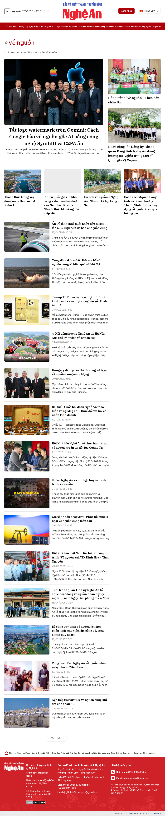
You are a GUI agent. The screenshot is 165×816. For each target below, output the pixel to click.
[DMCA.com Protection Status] (40, 802)
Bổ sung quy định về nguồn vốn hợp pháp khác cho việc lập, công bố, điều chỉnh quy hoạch (78, 630)
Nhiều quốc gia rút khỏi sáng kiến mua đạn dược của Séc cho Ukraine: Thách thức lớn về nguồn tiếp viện (61, 205)
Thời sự (21, 27)
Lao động (119, 27)
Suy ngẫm (146, 27)
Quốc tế (50, 27)
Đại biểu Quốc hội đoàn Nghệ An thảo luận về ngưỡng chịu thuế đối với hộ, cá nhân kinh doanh (79, 411)
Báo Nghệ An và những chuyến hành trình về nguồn (79, 482)
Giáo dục (64, 27)
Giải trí (127, 27)
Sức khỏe (110, 27)
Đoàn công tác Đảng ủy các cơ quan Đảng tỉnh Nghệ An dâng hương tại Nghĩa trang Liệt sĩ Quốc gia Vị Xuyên (131, 153)
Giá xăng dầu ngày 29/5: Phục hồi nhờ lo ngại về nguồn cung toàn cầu (80, 519)
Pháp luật (73, 27)
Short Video (136, 27)
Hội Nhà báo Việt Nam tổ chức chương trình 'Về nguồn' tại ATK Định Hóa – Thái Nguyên (80, 557)
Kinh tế (42, 27)
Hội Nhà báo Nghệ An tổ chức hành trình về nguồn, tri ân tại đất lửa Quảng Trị (80, 445)
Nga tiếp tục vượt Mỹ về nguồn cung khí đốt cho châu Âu (79, 702)
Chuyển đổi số (158, 27)
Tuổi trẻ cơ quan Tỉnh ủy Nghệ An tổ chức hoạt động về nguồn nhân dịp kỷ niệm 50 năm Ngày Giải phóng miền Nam (80, 594)
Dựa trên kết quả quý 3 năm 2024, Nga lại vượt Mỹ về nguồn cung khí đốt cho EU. (78, 715)
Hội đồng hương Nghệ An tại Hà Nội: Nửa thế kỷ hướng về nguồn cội (78, 335)
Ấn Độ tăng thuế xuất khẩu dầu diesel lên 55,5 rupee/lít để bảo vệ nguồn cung (79, 226)
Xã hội (57, 27)
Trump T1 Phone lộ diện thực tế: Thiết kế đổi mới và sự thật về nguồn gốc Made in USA (80, 301)
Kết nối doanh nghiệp (96, 27)
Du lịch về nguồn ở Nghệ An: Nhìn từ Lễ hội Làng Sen (101, 201)
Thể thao (82, 27)
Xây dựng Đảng (32, 27)
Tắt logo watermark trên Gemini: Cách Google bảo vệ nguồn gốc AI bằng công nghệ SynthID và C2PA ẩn (54, 136)
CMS (133, 813)
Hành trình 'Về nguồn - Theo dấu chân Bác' (133, 100)
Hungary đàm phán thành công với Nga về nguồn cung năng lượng (79, 372)
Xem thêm (56, 738)
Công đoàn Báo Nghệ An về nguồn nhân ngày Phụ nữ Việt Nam (79, 665)
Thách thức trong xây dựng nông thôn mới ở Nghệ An (19, 201)
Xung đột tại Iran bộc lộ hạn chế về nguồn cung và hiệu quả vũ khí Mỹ (76, 262)
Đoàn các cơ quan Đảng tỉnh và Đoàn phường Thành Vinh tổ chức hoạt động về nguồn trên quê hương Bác (141, 205)
